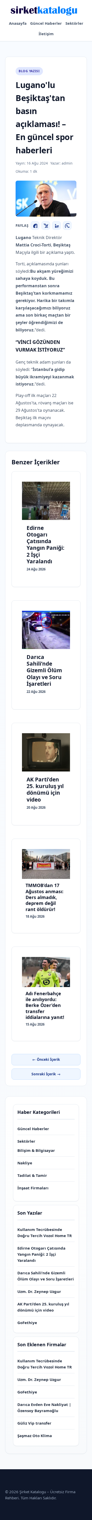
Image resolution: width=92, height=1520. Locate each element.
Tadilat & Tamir (32, 1175)
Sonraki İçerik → (46, 1074)
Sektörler (74, 23)
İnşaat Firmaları (33, 1187)
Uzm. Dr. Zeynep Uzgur (39, 1291)
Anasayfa (18, 23)
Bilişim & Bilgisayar (36, 1150)
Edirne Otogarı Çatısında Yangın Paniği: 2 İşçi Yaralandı (41, 1254)
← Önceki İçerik (46, 1059)
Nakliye (24, 1162)
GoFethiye (27, 1322)
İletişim (46, 33)
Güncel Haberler (46, 23)
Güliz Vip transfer (34, 1423)
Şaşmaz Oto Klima (34, 1435)
